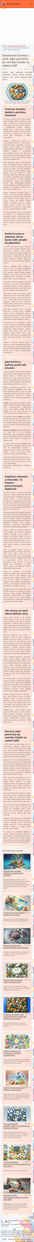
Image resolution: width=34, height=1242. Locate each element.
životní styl (30, 1241)
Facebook (28, 69)
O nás (30, 1224)
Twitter (21, 69)
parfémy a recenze (13, 1239)
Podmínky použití (5, 1224)
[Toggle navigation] (31, 4)
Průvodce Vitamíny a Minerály (17, 46)
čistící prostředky (20, 1241)
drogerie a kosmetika (26, 1239)
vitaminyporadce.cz (13, 4)
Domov (4, 46)
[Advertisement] (17, 26)
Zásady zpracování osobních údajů (19, 1224)
